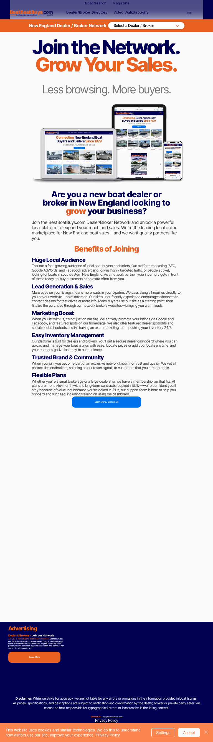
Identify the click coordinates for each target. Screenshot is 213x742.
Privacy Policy (106, 720)
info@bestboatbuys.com (113, 716)
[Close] (206, 733)
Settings (163, 732)
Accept (189, 732)
